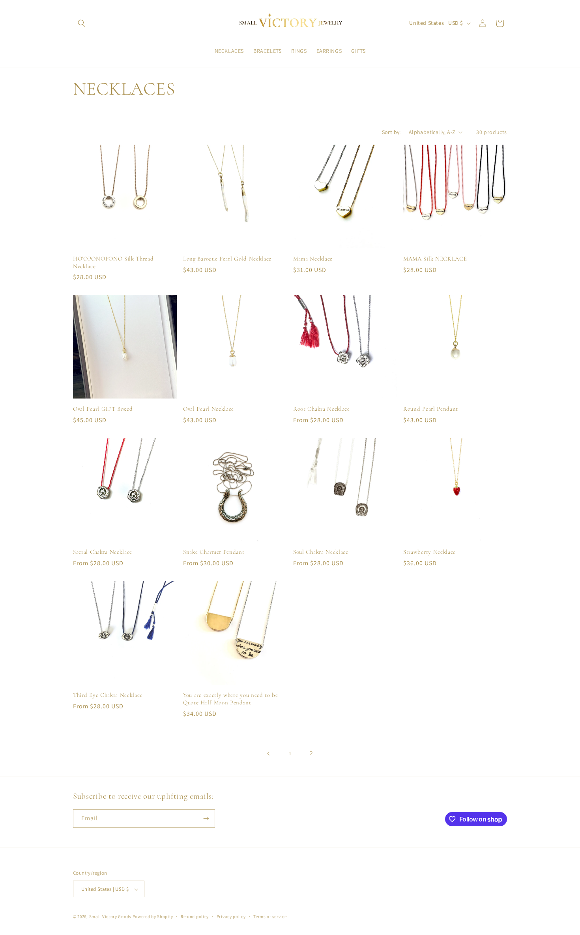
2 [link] (311, 753)
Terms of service (269, 916)
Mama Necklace (313, 258)
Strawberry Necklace (429, 551)
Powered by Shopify (153, 917)
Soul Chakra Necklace (320, 551)
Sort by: (391, 132)
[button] (81, 23)
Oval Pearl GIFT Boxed (103, 408)
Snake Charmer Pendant (214, 551)
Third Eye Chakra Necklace (107, 694)
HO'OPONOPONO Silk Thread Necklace (113, 262)
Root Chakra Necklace (321, 408)
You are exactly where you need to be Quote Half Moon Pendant (230, 698)
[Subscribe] (206, 818)
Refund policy (195, 916)
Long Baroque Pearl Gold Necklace (227, 258)
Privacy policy (231, 916)
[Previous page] (268, 753)
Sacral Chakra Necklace (102, 551)
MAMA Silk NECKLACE (435, 258)
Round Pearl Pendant (430, 408)
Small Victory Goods (110, 917)
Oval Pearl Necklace (208, 408)
